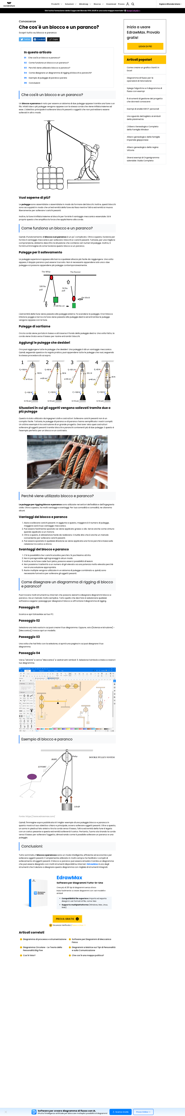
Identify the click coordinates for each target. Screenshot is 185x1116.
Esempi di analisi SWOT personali (143, 108)
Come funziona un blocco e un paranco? (49, 62)
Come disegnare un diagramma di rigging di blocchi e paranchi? (60, 72)
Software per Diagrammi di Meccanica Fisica (91, 941)
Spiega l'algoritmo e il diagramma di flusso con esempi (144, 90)
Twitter (26, 39)
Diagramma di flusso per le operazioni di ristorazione (140, 79)
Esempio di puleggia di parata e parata (48, 77)
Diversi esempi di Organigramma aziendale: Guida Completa (143, 159)
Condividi (40, 39)
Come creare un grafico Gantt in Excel (143, 69)
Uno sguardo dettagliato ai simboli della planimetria (143, 118)
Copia (55, 39)
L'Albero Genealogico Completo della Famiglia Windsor (142, 128)
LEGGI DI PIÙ (145, 46)
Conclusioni (34, 82)
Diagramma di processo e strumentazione (44, 939)
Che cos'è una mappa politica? (88, 955)
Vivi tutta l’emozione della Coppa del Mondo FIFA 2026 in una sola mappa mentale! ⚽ (92, 10)
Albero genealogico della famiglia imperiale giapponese (143, 138)
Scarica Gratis (121, 1112)
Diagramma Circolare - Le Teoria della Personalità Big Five (42, 949)
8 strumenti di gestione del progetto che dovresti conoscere (145, 100)
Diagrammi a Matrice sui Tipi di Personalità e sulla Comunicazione (93, 949)
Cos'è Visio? (29, 955)
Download (111, 4)
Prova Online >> (143, 1112)
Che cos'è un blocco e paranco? (44, 57)
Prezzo (121, 4)
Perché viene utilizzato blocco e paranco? (49, 67)
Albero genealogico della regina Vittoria (142, 149)
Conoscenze (27, 21)
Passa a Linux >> (79, 925)
